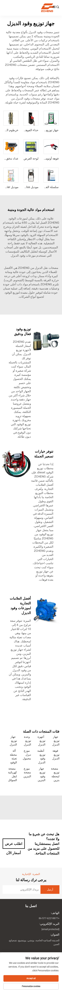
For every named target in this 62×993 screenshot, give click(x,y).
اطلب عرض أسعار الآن (13, 845)
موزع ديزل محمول (27, 754)
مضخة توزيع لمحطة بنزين (55, 774)
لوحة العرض (31, 158)
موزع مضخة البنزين (27, 772)
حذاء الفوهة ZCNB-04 (25, 130)
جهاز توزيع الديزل (55, 740)
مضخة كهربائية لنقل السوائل (12, 774)
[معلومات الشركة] (30, 7)
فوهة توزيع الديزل (55, 754)
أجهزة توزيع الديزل (41, 740)
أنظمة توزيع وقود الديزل (41, 756)
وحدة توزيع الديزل (27, 740)
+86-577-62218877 (49, 918)
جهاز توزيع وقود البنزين (41, 774)
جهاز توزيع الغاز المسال (44, 130)
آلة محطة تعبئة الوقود (13, 756)
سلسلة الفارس (49, 187)
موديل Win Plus (28, 187)
